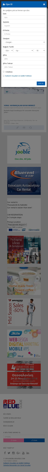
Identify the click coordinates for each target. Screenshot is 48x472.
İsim (4, 14)
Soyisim (6, 22)
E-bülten (8, 72)
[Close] (44, 4)
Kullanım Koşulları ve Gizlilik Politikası (18, 76)
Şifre (5, 55)
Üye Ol (41, 83)
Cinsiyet (6, 38)
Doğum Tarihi (8, 47)
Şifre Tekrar (8, 63)
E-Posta (6, 30)
